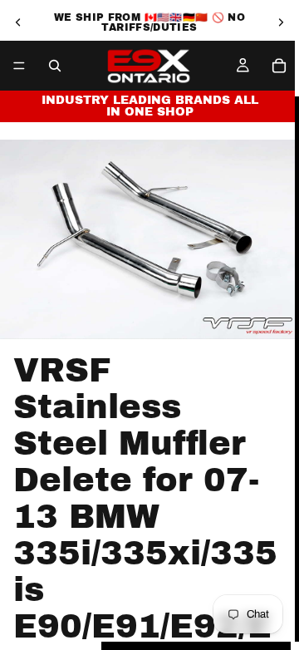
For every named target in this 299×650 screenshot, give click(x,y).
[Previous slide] (18, 22)
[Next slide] (280, 22)
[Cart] (279, 65)
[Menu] (19, 66)
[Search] (55, 65)
